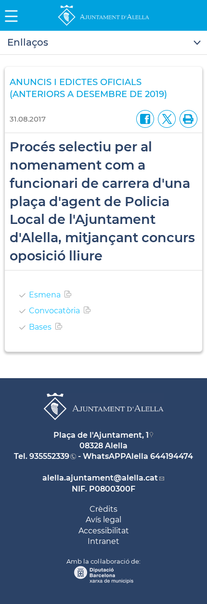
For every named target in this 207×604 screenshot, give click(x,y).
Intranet (103, 541)
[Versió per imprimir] (186, 118)
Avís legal (103, 519)
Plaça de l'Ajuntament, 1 (101, 435)
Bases (40, 327)
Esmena (45, 294)
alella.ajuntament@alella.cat (100, 477)
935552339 (49, 456)
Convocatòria (54, 310)
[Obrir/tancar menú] (103, 43)
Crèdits (103, 509)
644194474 (171, 456)
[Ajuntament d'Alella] (103, 25)
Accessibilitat (103, 530)
